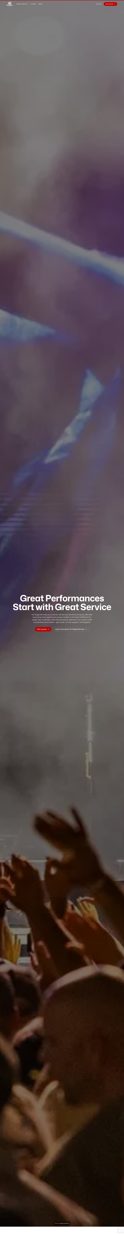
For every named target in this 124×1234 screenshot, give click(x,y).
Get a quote (42, 629)
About (40, 4)
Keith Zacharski (64, 1223)
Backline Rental (22, 4)
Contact (99, 4)
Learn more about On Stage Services (69, 629)
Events (33, 4)
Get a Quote (109, 4)
